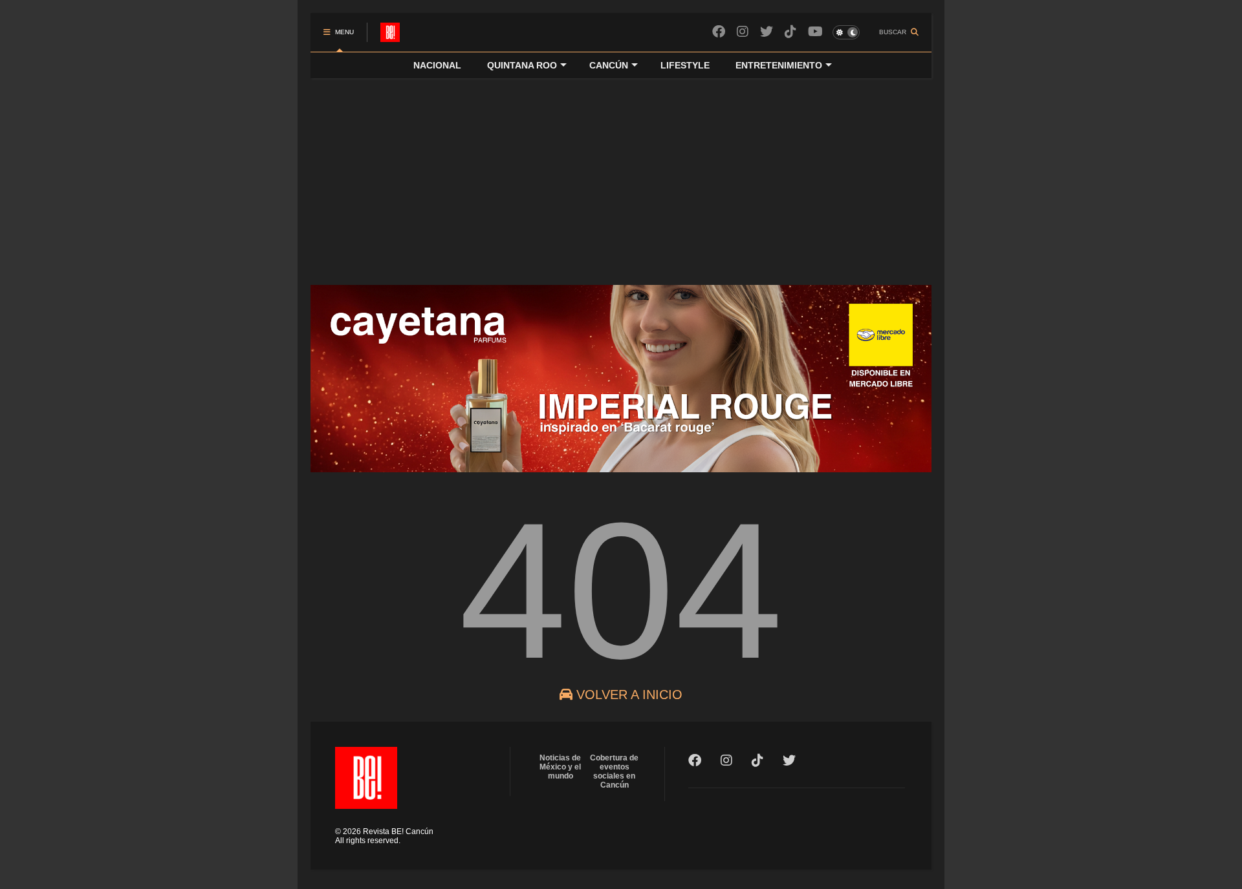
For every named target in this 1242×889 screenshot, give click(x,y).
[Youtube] (815, 32)
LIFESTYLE (685, 65)
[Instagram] (742, 32)
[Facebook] (718, 32)
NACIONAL (437, 65)
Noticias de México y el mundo (560, 766)
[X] (766, 32)
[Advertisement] (621, 175)
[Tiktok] (790, 32)
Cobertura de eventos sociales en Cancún (614, 771)
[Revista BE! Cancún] (390, 36)
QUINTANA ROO (522, 65)
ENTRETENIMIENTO (778, 65)
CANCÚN (608, 65)
